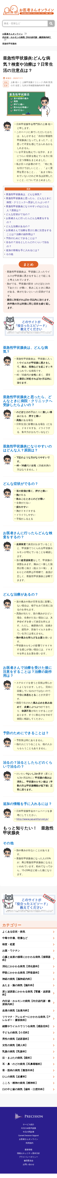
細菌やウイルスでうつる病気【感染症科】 (26, 1026)
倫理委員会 (28, 1160)
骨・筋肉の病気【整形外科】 (18, 1070)
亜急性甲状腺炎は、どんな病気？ (24, 194)
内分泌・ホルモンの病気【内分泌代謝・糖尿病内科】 (26, 1002)
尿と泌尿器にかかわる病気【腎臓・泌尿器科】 (26, 993)
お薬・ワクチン (11, 950)
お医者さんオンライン (28, 1139)
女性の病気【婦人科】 (15, 1045)
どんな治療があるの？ (18, 226)
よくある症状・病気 (13, 931)
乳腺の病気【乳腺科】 (15, 1051)
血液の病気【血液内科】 (16, 1010)
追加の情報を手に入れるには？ (22, 250)
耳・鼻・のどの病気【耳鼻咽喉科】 (22, 1064)
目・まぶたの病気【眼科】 (17, 1057)
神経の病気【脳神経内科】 (17, 979)
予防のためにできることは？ (21, 238)
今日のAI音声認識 (28, 1128)
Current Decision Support (28, 1135)
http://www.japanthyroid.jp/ (32, 819)
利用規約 (29, 1143)
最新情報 (28, 1149)
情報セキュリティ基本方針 (28, 1153)
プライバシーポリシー (28, 1157)
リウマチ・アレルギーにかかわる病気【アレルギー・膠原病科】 (26, 1018)
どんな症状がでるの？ (18, 214)
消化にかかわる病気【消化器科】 (21, 966)
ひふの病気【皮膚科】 (15, 1076)
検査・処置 (8, 944)
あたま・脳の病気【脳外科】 (18, 985)
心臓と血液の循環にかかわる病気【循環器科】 (26, 958)
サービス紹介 (28, 1124)
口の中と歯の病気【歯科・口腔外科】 (23, 1089)
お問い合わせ (28, 1164)
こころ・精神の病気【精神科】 (20, 1082)
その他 (9, 254)
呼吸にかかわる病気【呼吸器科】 (21, 972)
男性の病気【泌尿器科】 (16, 1038)
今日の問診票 (28, 1132)
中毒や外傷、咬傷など (15, 938)
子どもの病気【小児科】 (16, 1032)
